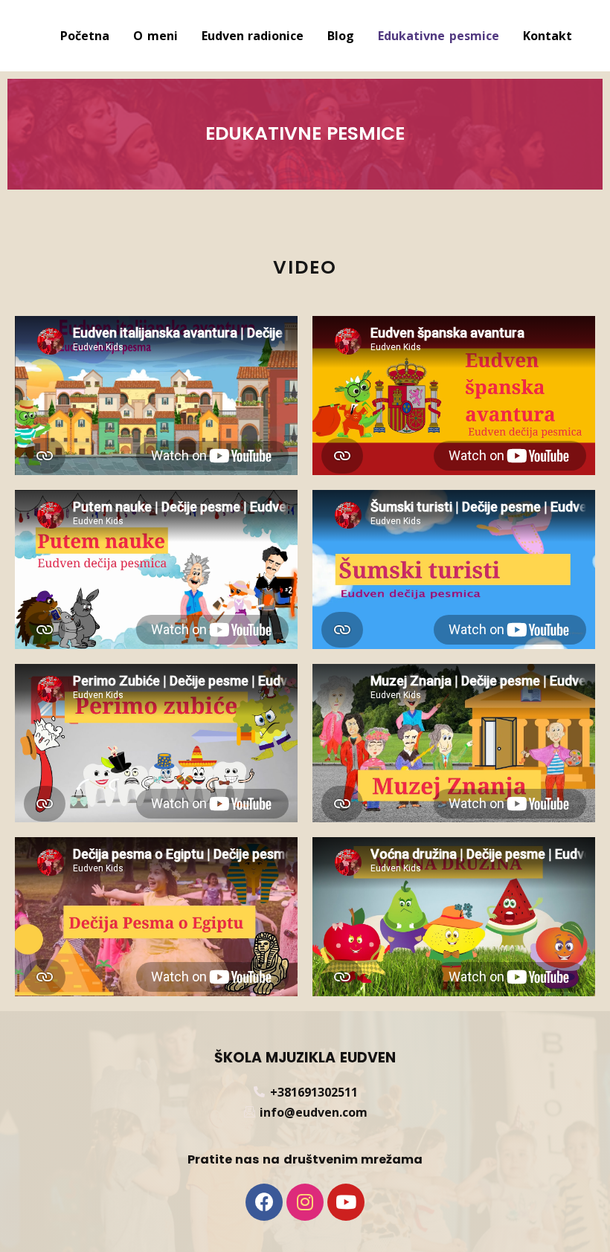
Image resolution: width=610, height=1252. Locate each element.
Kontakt (547, 36)
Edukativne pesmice (438, 36)
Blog (340, 36)
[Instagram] (305, 1202)
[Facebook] (264, 1202)
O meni (155, 36)
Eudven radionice (253, 36)
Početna (84, 36)
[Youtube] (346, 1202)
